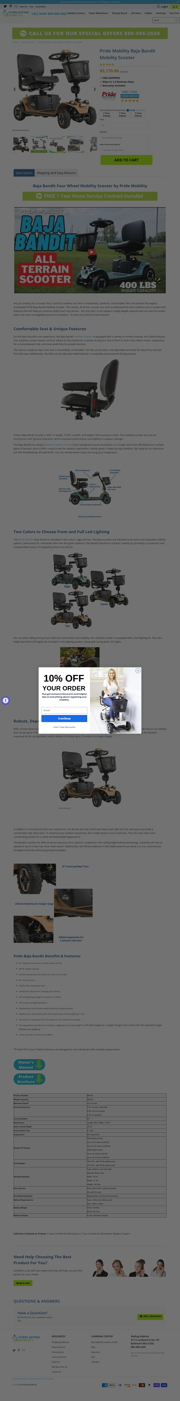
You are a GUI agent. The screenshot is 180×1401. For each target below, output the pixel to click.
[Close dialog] (138, 670)
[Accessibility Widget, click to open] (5, 700)
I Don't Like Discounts (64, 727)
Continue (64, 718)
